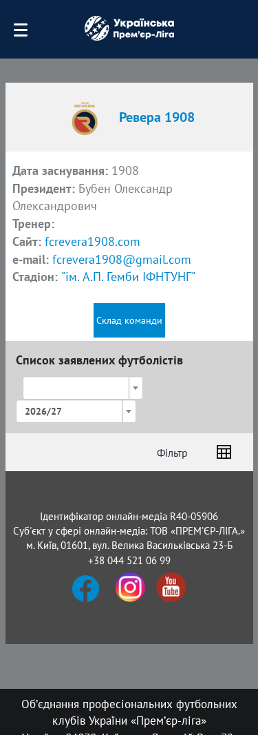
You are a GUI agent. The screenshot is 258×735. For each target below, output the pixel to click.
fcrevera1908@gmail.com (121, 259)
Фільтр (172, 452)
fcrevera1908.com (92, 241)
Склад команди (129, 320)
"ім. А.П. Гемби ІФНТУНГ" (128, 276)
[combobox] (83, 388)
